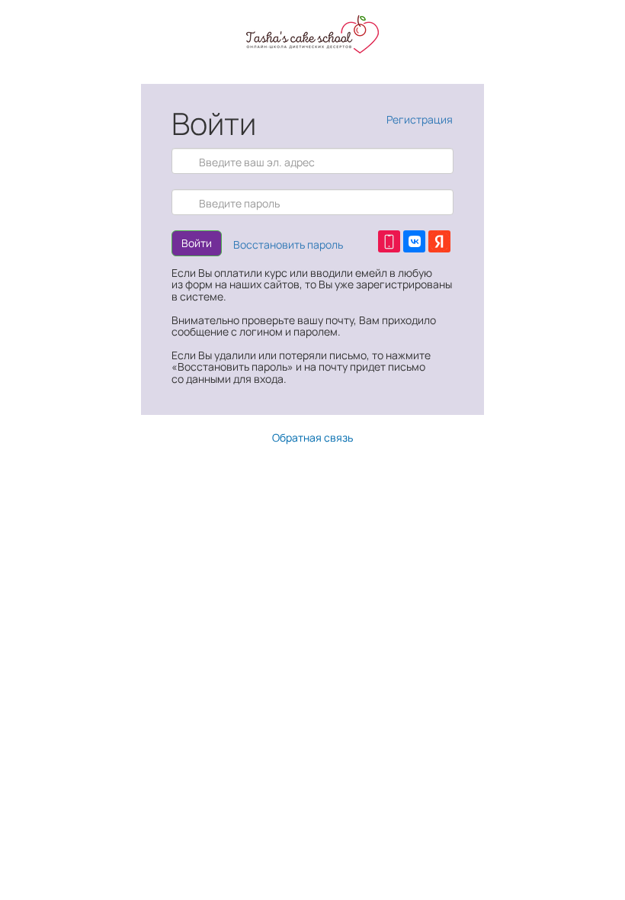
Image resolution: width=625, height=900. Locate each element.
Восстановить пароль (288, 244)
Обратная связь (312, 437)
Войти (196, 243)
